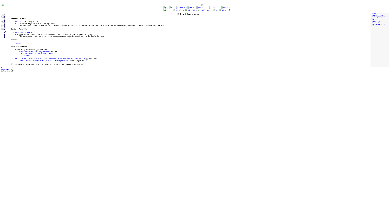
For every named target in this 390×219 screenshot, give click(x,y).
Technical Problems (7, 69)
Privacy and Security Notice (9, 68)
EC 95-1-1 (19, 22)
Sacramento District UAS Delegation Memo (34, 52)
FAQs (374, 20)
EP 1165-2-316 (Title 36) (24, 32)
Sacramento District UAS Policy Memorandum (36, 53)
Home (374, 13)
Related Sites (376, 21)
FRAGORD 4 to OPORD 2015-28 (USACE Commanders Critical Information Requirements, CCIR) (50, 59)
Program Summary (378, 23)
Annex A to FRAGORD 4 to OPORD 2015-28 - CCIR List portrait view (44, 61)
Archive (18, 43)
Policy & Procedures (378, 15)
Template (26, 55)
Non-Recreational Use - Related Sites (378, 25)
